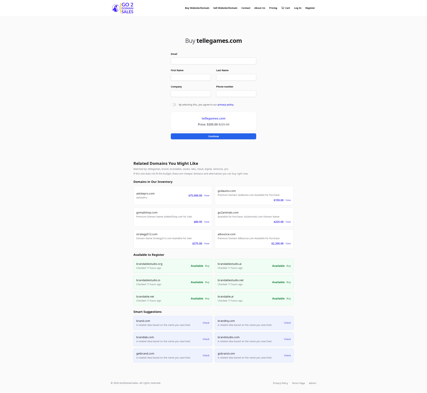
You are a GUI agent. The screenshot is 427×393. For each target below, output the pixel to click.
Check (206, 322)
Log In (297, 8)
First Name (177, 70)
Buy (207, 265)
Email (174, 54)
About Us (259, 8)
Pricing (273, 8)
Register (310, 8)
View (206, 195)
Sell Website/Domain (225, 8)
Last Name (222, 70)
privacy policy (226, 104)
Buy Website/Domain (197, 8)
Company (176, 86)
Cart (287, 8)
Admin (312, 383)
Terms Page (298, 383)
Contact (245, 8)
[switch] (173, 104)
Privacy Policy (280, 383)
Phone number (224, 86)
